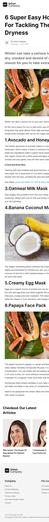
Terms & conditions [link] (12, 493)
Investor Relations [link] (12, 489)
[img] (11, 5)
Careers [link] (8, 503)
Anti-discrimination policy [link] (14, 499)
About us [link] (8, 486)
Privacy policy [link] (10, 496)
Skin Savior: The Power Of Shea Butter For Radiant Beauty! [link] (15, 453)
